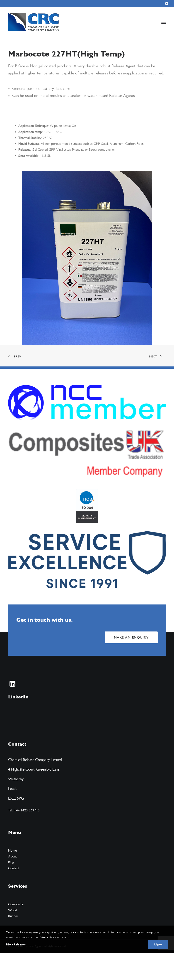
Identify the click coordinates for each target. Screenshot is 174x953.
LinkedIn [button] (18, 697)
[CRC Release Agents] (33, 22)
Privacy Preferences (16, 944)
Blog (11, 862)
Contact (13, 868)
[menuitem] (166, 3)
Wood (12, 910)
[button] (166, 3)
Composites (16, 904)
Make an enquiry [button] (131, 637)
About (12, 856)
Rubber (13, 916)
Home (12, 850)
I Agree (158, 944)
